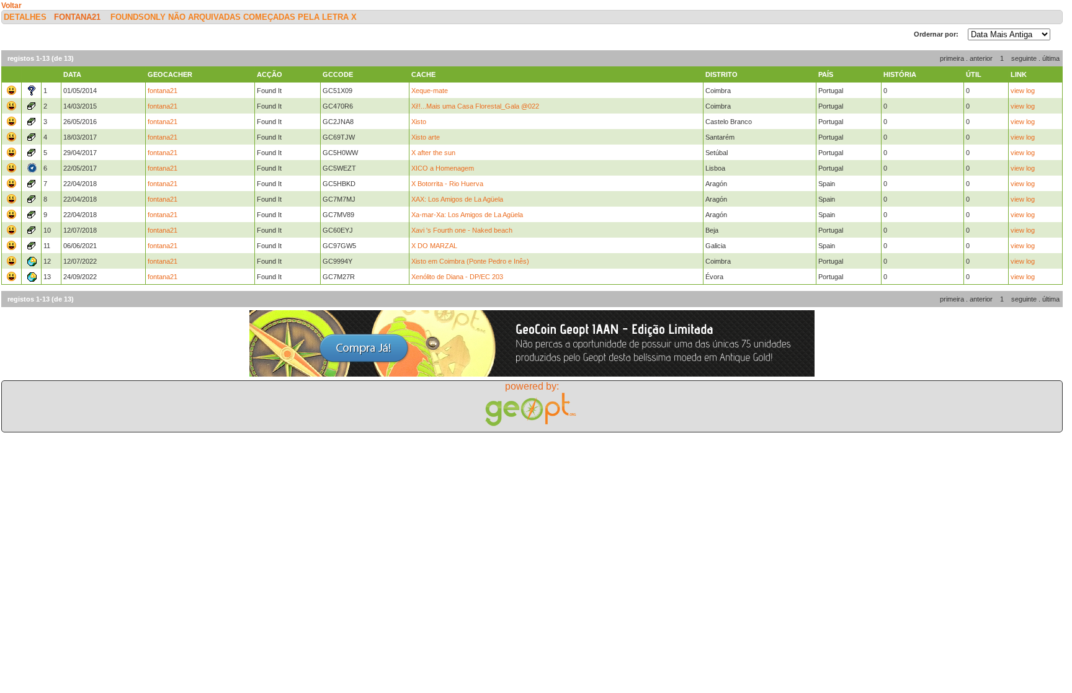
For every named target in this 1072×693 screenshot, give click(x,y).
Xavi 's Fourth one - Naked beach (461, 230)
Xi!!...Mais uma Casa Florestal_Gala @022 (475, 106)
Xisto (418, 121)
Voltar (11, 5)
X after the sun (433, 152)
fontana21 (77, 17)
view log (1023, 90)
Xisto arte (425, 137)
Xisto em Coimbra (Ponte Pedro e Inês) (470, 261)
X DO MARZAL (434, 245)
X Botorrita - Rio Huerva (447, 183)
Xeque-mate (429, 90)
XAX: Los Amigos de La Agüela (457, 199)
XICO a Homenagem (442, 168)
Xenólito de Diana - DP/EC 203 (457, 276)
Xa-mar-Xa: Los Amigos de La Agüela (467, 214)
